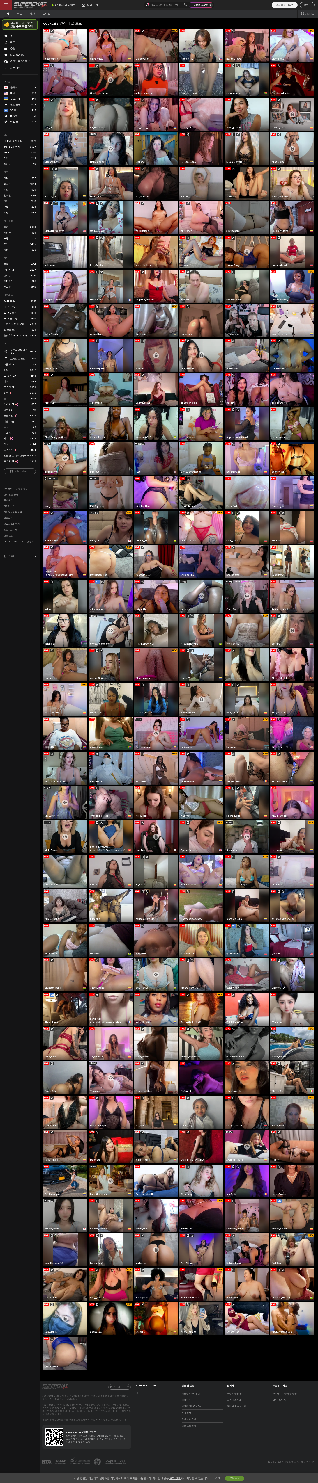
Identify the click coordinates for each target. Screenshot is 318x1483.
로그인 (307, 5)
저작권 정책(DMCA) (192, 1406)
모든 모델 (8, 535)
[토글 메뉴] (6, 5)
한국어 (116, 1387)
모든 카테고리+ (22, 471)
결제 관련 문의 (11, 494)
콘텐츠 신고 (9, 500)
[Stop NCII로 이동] (115, 1462)
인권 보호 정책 (189, 1425)
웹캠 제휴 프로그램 (236, 1406)
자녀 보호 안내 (189, 1419)
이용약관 (8, 518)
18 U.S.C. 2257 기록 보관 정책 (19, 541)
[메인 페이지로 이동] (30, 5)
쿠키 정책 (186, 1412)
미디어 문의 (9, 506)
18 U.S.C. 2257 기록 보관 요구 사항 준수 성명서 (291, 1462)
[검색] (185, 5)
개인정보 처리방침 (13, 512)
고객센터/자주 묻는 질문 (16, 488)
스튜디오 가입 (10, 529)
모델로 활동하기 (12, 524)
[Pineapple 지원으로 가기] (98, 1461)
